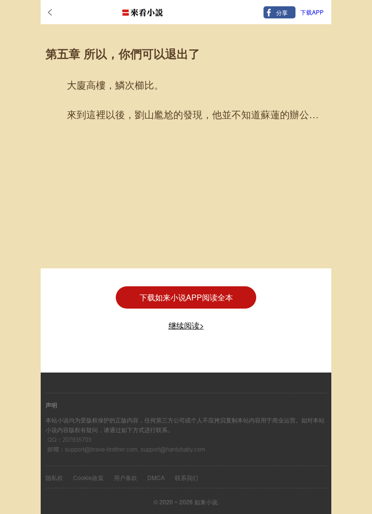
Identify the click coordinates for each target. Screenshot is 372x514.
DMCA (156, 477)
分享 (282, 12)
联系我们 (186, 477)
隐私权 (54, 477)
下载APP (312, 12)
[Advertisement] (186, 200)
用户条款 (125, 477)
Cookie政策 (88, 477)
